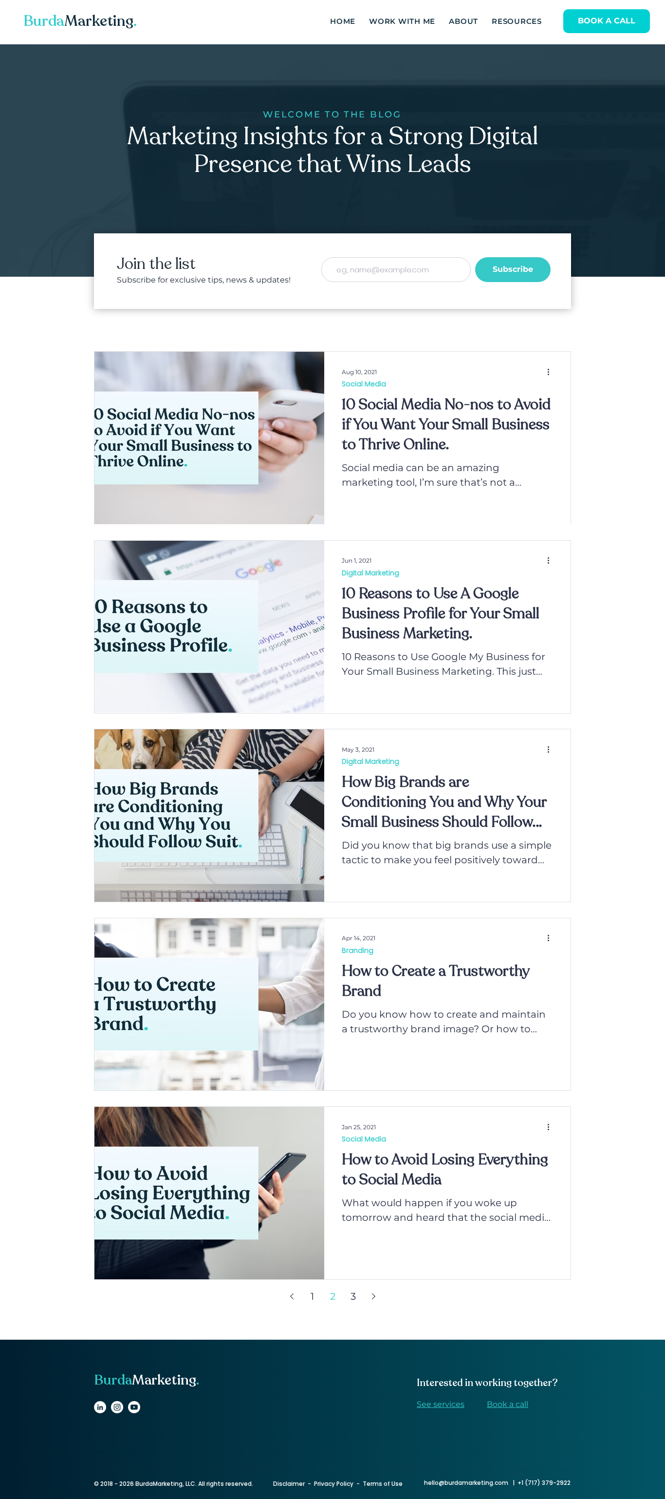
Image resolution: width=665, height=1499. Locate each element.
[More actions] (551, 372)
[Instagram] (117, 1407)
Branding (357, 951)
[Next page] (373, 1296)
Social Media (364, 384)
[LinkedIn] (100, 1407)
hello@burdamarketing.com (466, 1483)
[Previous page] (291, 1296)
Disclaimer (289, 1484)
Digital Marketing (370, 573)
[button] (517, 22)
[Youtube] (134, 1407)
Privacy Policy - (338, 1484)
